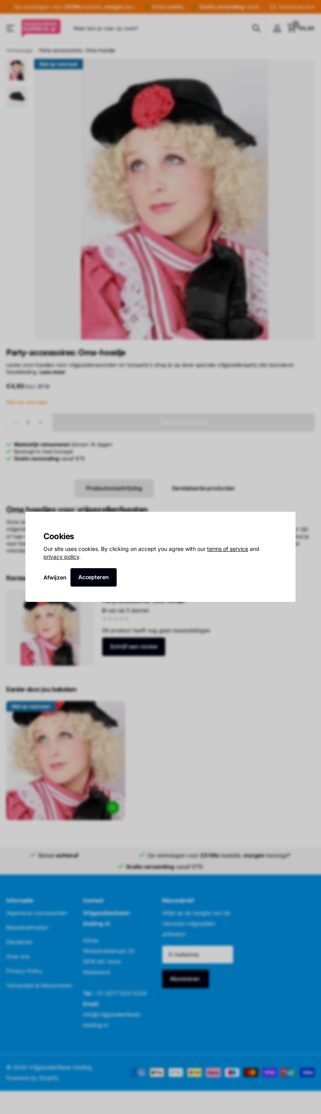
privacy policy (61, 556)
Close (287, 520)
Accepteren (93, 577)
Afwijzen (55, 577)
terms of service (227, 549)
